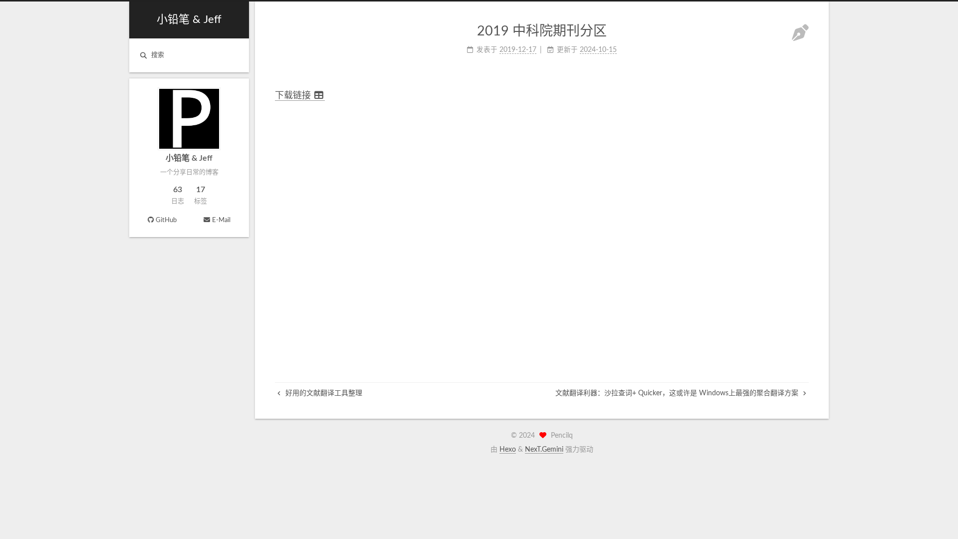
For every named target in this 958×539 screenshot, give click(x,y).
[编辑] (800, 34)
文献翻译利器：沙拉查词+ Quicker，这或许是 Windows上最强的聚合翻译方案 (677, 393)
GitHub (166, 220)
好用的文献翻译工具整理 (322, 393)
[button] (189, 231)
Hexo (507, 449)
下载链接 (294, 95)
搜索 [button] (157, 55)
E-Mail (221, 220)
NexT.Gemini (544, 449)
